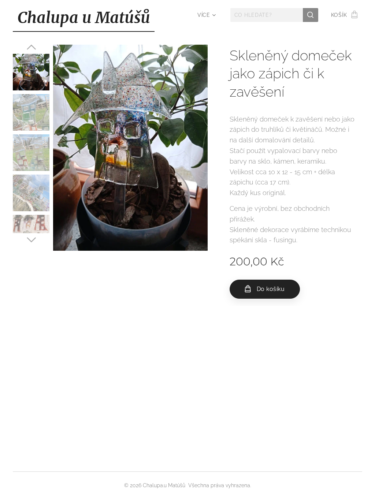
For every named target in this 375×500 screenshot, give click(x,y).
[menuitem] (205, 15)
